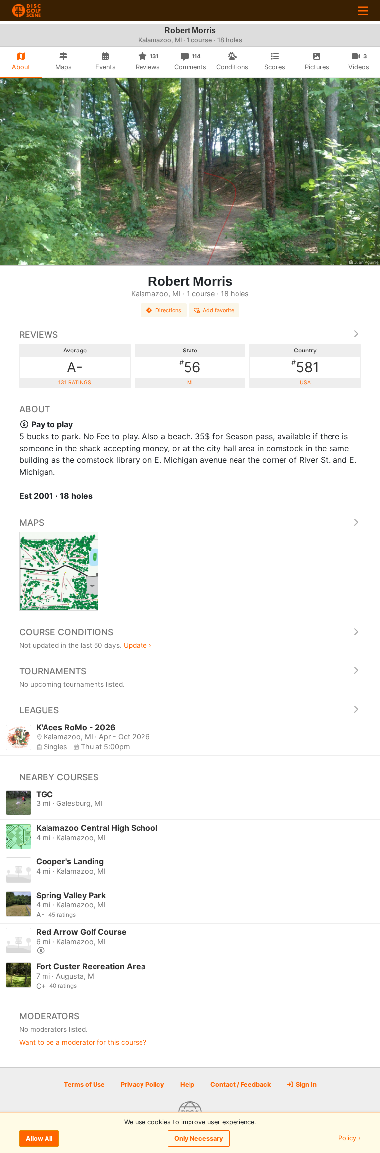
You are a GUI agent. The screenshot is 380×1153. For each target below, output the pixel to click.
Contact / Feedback (240, 1084)
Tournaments (52, 671)
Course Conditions (66, 632)
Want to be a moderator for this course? (82, 1042)
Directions (168, 310)
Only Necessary (198, 1138)
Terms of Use (84, 1084)
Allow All (39, 1138)
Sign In (305, 1084)
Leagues (39, 710)
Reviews (38, 334)
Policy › (349, 1138)
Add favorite (218, 310)
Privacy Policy (142, 1084)
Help (187, 1084)
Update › (137, 645)
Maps (31, 522)
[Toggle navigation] (362, 10)
